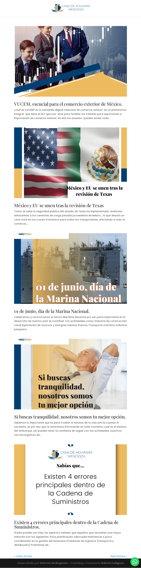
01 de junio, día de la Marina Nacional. (52, 311)
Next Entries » (119, 556)
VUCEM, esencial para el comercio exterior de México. (68, 104)
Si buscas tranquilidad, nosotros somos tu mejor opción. (70, 417)
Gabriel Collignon (112, 563)
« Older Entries (23, 556)
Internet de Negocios (54, 563)
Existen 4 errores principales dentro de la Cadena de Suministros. (66, 524)
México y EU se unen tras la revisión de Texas (59, 205)
